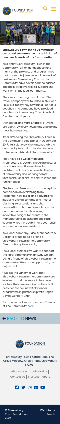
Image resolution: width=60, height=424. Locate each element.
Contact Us (17, 377)
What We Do (18, 371)
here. (31, 306)
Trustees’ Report (39, 377)
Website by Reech (47, 412)
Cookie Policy (38, 371)
